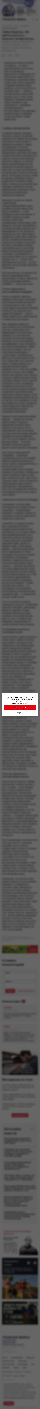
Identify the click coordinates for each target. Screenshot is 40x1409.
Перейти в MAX (20, 708)
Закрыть (20, 713)
